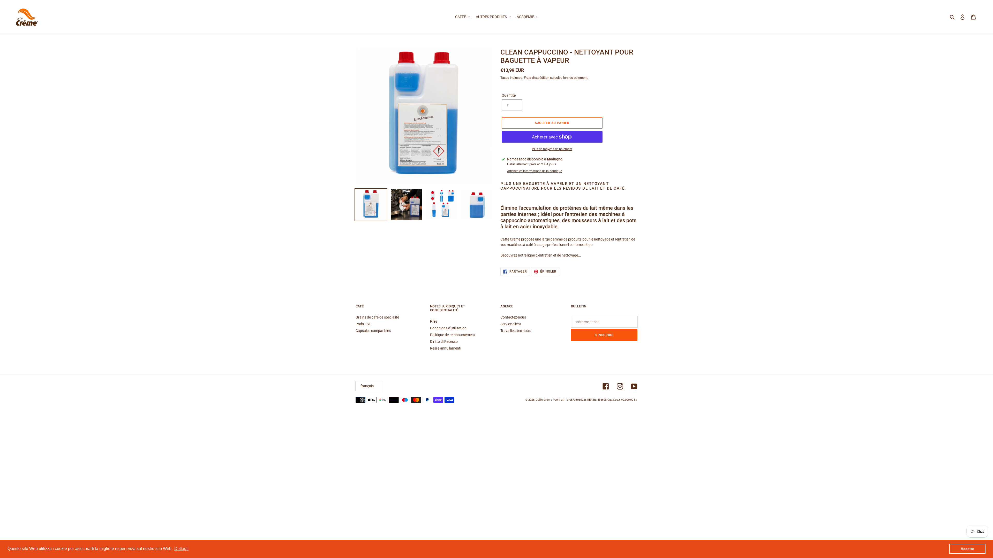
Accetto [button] (967, 549)
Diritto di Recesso (444, 341)
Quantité (509, 95)
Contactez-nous (513, 317)
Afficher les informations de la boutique (534, 171)
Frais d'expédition (536, 78)
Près (433, 321)
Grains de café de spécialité (377, 317)
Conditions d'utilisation (448, 328)
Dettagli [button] (181, 548)
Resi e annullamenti (445, 348)
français (367, 386)
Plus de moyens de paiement (552, 149)
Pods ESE (363, 324)
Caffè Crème (544, 399)
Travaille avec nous (515, 331)
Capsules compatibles (373, 331)
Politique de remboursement (452, 335)
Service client (510, 324)
